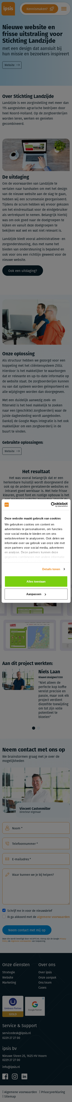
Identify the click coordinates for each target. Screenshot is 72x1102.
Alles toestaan (36, 581)
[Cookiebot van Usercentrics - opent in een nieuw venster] (51, 504)
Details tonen (51, 569)
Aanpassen (33, 594)
